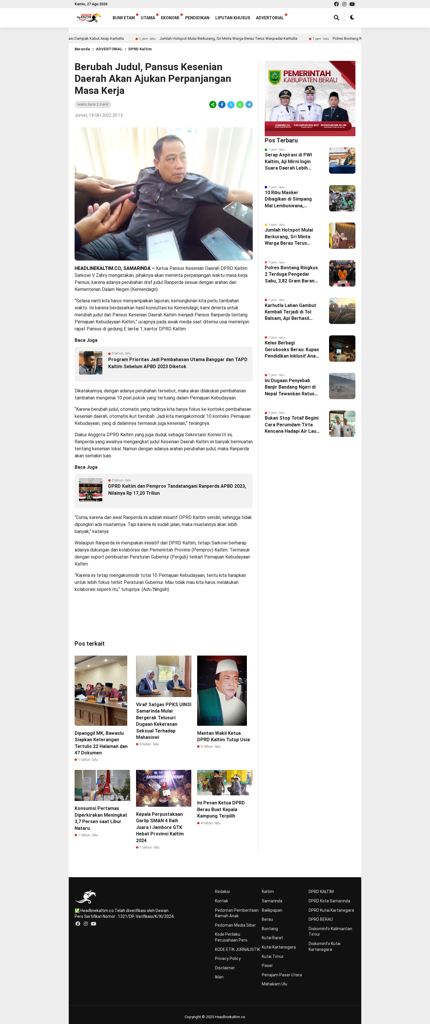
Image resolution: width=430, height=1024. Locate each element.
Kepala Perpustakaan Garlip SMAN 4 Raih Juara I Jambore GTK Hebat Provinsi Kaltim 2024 (160, 827)
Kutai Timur (273, 956)
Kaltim (268, 891)
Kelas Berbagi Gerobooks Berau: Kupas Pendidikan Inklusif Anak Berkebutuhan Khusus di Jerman (292, 349)
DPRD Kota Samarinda (329, 901)
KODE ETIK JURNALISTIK (237, 949)
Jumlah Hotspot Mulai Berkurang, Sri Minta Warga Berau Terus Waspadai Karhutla (197, 38)
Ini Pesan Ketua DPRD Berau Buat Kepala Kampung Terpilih (221, 809)
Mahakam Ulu (274, 984)
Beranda (82, 49)
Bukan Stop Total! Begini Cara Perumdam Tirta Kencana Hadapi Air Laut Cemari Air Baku (292, 425)
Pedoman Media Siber (235, 925)
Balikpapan (272, 910)
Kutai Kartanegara (279, 947)
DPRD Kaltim (140, 49)
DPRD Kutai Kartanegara (331, 910)
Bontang (270, 928)
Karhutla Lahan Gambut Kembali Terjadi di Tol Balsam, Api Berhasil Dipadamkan (290, 312)
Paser (267, 965)
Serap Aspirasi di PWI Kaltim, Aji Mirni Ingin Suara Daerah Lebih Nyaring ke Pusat (288, 161)
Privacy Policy (228, 958)
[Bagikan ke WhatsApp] (240, 104)
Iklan (219, 977)
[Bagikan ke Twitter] (230, 104)
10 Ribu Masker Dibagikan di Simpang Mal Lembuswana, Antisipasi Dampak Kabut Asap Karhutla (292, 199)
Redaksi (222, 891)
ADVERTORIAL (270, 17)
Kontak (221, 901)
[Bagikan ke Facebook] (221, 104)
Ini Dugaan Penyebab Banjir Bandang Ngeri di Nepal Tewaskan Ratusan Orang (292, 387)
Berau (267, 919)
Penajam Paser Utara (282, 975)
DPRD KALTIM (321, 891)
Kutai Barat (272, 937)
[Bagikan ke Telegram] (249, 104)
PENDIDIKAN (197, 17)
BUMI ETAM (124, 17)
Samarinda (272, 901)
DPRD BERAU (321, 919)
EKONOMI (170, 17)
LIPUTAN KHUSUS (232, 17)
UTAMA (148, 17)
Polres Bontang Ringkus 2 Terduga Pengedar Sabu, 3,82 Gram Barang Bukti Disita (291, 274)
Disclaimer (225, 968)
